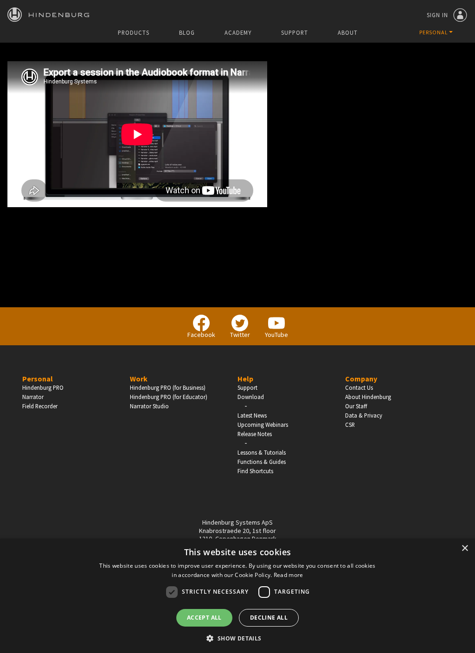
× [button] (464, 548)
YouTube (276, 334)
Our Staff (356, 406)
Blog (187, 33)
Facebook (201, 334)
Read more (288, 575)
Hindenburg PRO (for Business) (167, 387)
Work (139, 378)
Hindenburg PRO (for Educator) (168, 396)
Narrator (33, 396)
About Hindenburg (368, 396)
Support (294, 33)
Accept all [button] (204, 617)
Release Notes (255, 433)
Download (251, 396)
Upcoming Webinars (263, 424)
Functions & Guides (262, 461)
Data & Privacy (363, 415)
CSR (350, 424)
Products (133, 33)
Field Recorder (40, 406)
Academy (238, 33)
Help (245, 378)
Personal (37, 378)
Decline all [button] (269, 617)
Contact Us (359, 387)
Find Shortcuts (255, 471)
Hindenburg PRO (43, 387)
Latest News (252, 415)
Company (361, 378)
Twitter (240, 334)
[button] (237, 638)
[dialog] (237, 596)
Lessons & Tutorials (262, 452)
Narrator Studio (149, 406)
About (348, 33)
